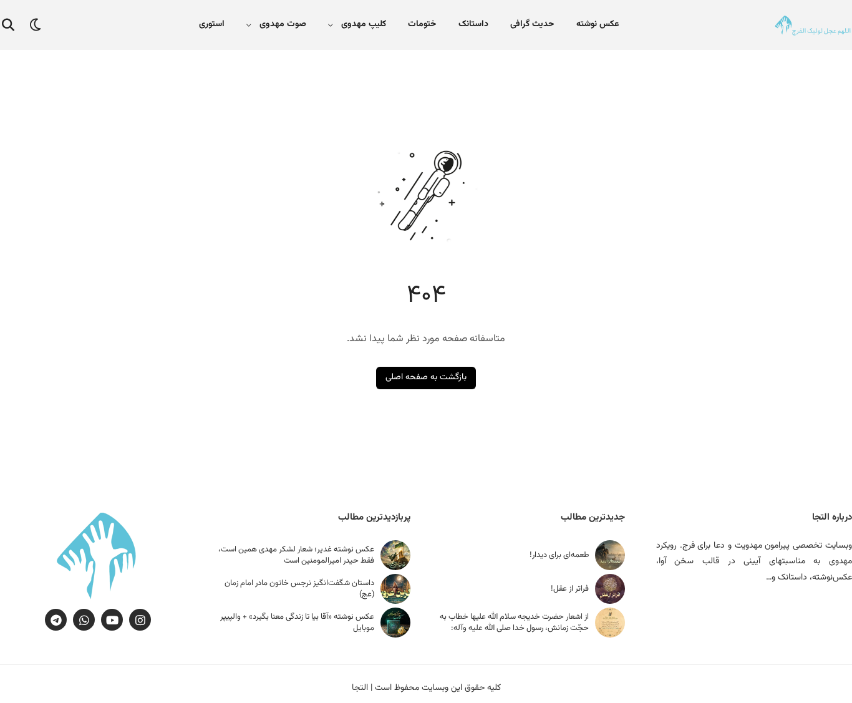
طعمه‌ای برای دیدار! (559, 555)
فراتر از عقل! (570, 589)
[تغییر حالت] (36, 25)
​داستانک (473, 24)
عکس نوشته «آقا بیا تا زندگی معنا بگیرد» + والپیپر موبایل (297, 622)
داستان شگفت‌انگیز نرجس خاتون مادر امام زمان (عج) (299, 589)
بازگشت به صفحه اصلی (426, 377)
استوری (212, 24)
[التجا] (812, 25)
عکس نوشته (597, 24)
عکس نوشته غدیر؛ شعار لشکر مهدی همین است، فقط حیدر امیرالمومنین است (296, 555)
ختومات (422, 24)
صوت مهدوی (282, 24)
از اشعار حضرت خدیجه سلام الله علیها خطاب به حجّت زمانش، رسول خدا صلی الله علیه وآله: (514, 622)
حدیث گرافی (532, 24)
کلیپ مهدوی (363, 24)
